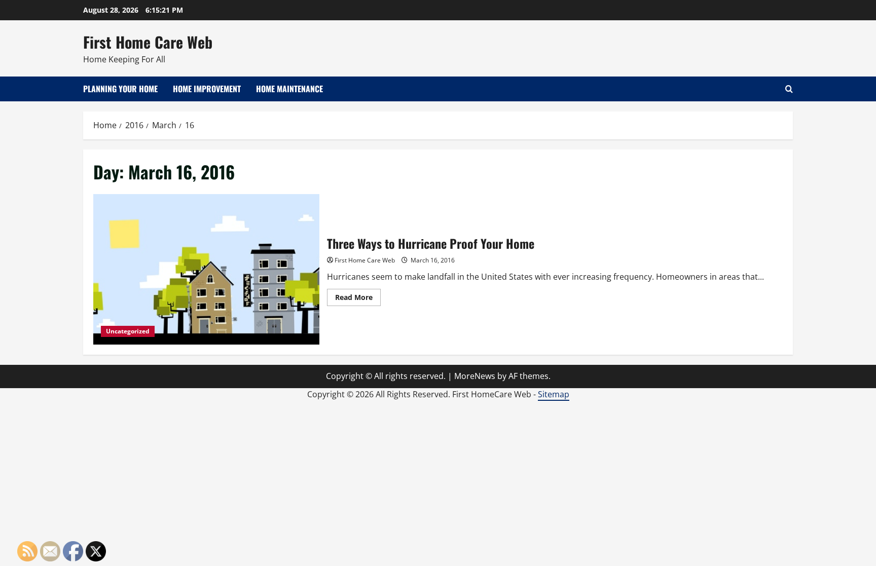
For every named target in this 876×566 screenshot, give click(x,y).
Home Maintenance (289, 89)
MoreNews (474, 376)
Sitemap (553, 394)
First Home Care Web (147, 41)
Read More (358, 299)
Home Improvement (207, 89)
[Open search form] (789, 89)
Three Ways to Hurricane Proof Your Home (206, 269)
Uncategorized (128, 331)
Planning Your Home (120, 89)
